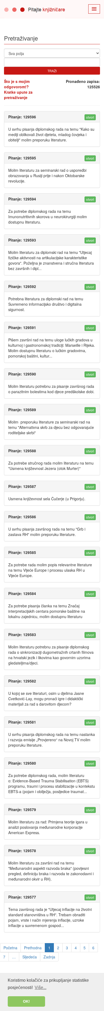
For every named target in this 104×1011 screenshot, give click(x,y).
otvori (90, 117)
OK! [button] (26, 1001)
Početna (10, 947)
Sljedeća (29, 956)
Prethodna (33, 947)
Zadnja (49, 956)
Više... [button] (40, 987)
